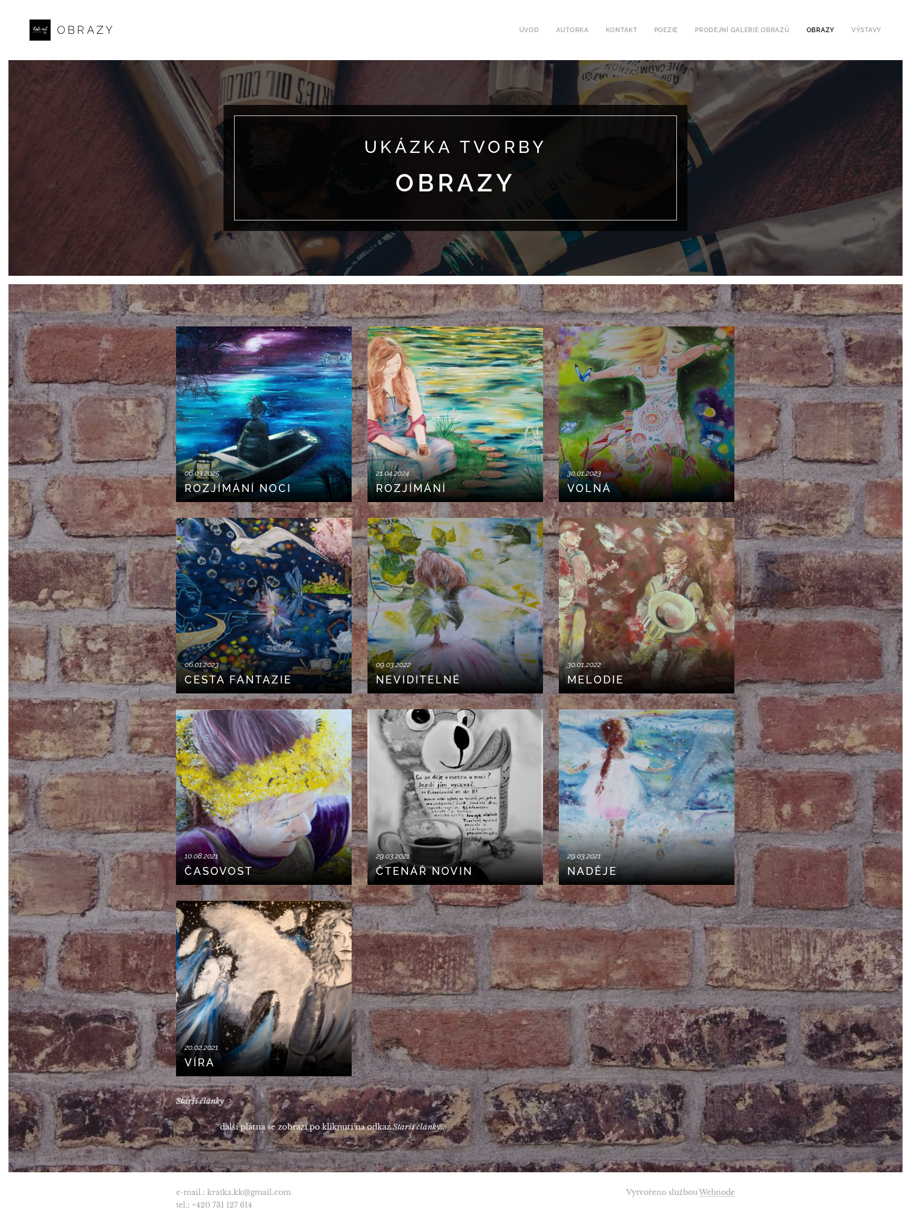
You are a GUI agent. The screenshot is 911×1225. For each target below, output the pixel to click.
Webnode (717, 1192)
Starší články (200, 1101)
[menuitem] (532, 30)
